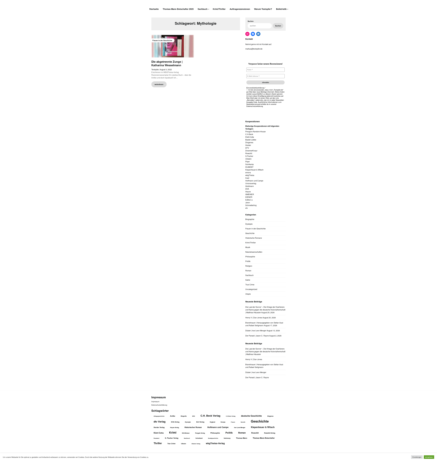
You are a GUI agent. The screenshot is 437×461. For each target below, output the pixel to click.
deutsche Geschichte (251, 415)
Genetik (243, 422)
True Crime (249, 284)
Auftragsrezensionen (240, 9)
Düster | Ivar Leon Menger (255, 330)
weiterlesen (159, 84)
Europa (223, 422)
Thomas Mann (241, 438)
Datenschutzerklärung (159, 405)
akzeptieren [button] (429, 457)
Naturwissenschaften (253, 252)
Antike (172, 416)
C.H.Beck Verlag (230, 416)
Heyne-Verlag (174, 427)
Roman (248, 270)
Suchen (251, 21)
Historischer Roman (193, 427)
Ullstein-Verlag (196, 443)
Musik (247, 247)
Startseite (154, 9)
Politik (247, 261)
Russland (156, 438)
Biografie (184, 416)
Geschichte (249, 233)
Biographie (249, 219)
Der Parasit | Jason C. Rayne (257, 335)
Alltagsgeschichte (159, 416)
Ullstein (183, 444)
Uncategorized (251, 289)
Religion (248, 266)
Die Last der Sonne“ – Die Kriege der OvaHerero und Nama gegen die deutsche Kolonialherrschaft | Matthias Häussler (265, 310)
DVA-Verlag (175, 422)
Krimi (172, 432)
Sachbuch (202, 9)
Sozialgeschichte (213, 438)
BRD (193, 416)
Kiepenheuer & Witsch (263, 427)
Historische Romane (253, 238)
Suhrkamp (227, 438)
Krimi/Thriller (219, 9)
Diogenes (270, 416)
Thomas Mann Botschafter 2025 (178, 9)
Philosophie (250, 256)
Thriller (158, 443)
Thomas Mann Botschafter (264, 438)
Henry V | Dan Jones (253, 317)
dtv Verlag (159, 421)
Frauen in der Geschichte (255, 228)
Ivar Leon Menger (239, 427)
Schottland (199, 438)
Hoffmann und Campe (218, 427)
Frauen (233, 422)
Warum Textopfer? (263, 9)
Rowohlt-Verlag (269, 433)
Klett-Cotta (159, 432)
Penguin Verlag (200, 433)
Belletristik (281, 9)
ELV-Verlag (200, 422)
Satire (247, 280)
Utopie (248, 294)
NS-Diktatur (186, 433)
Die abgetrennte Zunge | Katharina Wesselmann (167, 63)
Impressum (155, 401)
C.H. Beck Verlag (210, 415)
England (212, 422)
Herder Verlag (159, 427)
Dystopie (249, 224)
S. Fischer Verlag (171, 438)
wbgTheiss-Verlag (215, 443)
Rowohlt (255, 433)
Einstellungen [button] (416, 457)
